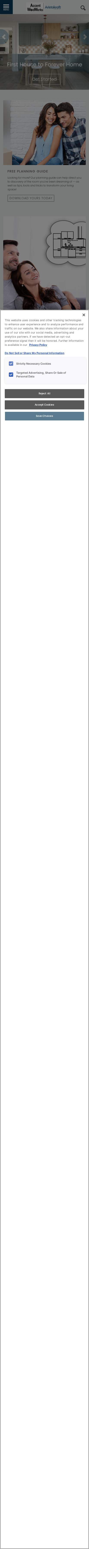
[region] (44, 929)
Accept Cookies (44, 404)
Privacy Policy (38, 344)
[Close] (84, 315)
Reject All (45, 393)
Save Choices (44, 416)
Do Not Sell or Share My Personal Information (34, 353)
